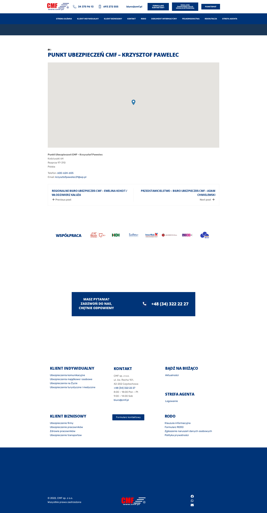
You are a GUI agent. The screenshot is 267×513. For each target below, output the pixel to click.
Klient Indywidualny (88, 19)
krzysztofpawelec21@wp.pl (70, 177)
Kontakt (131, 19)
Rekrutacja (211, 19)
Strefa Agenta (229, 19)
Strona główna (64, 19)
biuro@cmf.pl (121, 400)
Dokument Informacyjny (164, 19)
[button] (133, 102)
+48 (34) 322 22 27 (124, 387)
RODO (143, 19)
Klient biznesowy (113, 19)
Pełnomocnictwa (190, 19)
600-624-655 (65, 173)
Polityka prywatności (177, 435)
